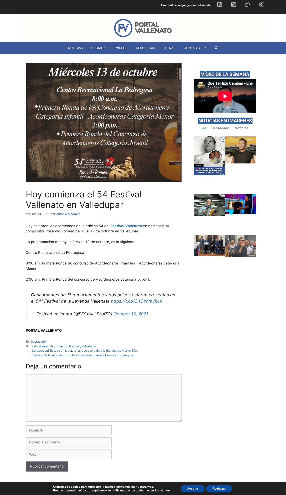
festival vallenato (42, 346)
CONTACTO (192, 48)
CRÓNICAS (99, 48)
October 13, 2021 (130, 313)
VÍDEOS (122, 48)
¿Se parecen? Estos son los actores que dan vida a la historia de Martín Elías (84, 350)
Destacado (38, 341)
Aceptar (192, 488)
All (204, 128)
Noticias (241, 128)
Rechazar (219, 488)
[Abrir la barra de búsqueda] (216, 48)
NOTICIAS (75, 48)
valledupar (89, 346)
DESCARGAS (145, 48)
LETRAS (169, 48)
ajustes (165, 490)
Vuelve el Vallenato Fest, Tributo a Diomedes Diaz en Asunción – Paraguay (82, 355)
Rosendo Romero (68, 346)
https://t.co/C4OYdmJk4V (136, 301)
